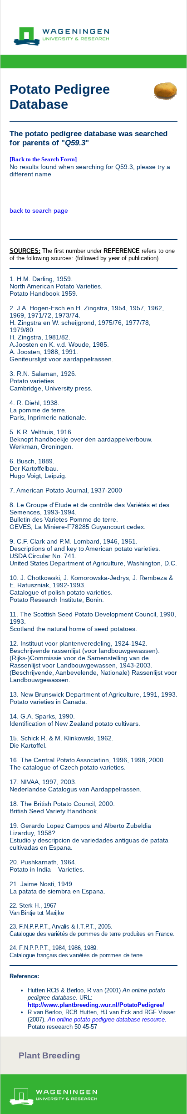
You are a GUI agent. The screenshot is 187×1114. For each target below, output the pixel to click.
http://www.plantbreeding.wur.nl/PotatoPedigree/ (96, 1004)
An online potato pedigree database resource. (107, 1019)
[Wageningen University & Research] (61, 43)
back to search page (39, 210)
